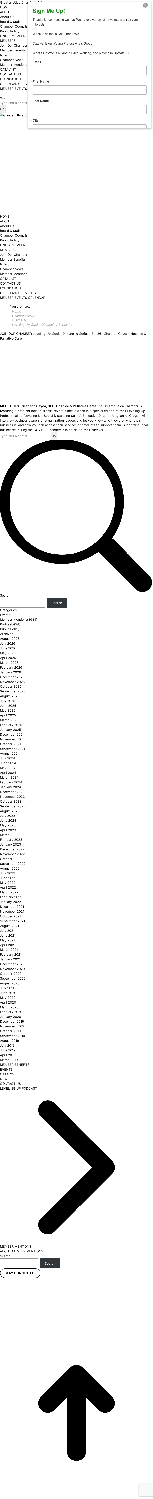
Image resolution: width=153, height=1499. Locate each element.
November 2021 (12, 911)
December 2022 (12, 849)
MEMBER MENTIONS (15, 1246)
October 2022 (10, 859)
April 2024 (8, 773)
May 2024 (7, 768)
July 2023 (7, 816)
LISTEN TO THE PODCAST (20, 93)
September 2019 (12, 1036)
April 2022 (8, 887)
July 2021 (7, 931)
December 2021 (12, 907)
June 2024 (8, 763)
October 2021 (10, 916)
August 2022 (10, 868)
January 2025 (10, 730)
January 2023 (10, 844)
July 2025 (7, 701)
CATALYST (8, 1074)
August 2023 (10, 811)
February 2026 (11, 667)
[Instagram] (44, 1300)
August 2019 (9, 1041)
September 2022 (13, 864)
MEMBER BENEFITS (14, 1065)
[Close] (147, 5)
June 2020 (8, 993)
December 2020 (12, 964)
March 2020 (9, 1007)
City (36, 120)
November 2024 (12, 739)
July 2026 (7, 643)
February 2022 (11, 897)
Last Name (41, 100)
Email (37, 61)
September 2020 (13, 978)
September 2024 (13, 749)
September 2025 (13, 691)
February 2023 (11, 840)
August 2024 (10, 753)
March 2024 (9, 777)
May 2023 (7, 825)
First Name (41, 81)
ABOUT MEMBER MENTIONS (21, 1251)
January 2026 (10, 672)
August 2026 (10, 639)
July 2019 (7, 1045)
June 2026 (8, 648)
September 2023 (13, 806)
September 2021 (12, 921)
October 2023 (10, 801)
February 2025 (11, 725)
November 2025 (12, 682)
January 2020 (10, 1017)
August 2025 (10, 696)
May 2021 (7, 940)
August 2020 (10, 983)
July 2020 (7, 988)
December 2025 (12, 677)
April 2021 (7, 945)
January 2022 (10, 902)
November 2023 (12, 797)
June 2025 (8, 706)
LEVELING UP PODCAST (18, 1088)
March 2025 (9, 720)
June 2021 (8, 935)
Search (5, 595)
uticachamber (76, 1301)
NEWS (4, 1079)
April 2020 (8, 1002)
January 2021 (10, 959)
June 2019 (8, 1050)
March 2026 (9, 663)
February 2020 (11, 1012)
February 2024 (11, 782)
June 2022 (8, 878)
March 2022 (9, 892)
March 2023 (9, 835)
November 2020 (12, 969)
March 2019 (9, 1060)
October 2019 (10, 1031)
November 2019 (12, 1026)
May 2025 (7, 710)
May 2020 (7, 998)
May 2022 (7, 883)
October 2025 (10, 686)
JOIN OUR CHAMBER (16, 334)
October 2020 (10, 974)
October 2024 (10, 744)
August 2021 (9, 926)
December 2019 (12, 1021)
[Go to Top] (76, 1412)
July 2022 (7, 873)
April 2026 (8, 658)
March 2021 (9, 950)
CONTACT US (10, 1084)
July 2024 (7, 758)
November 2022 (12, 854)
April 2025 (8, 715)
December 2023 (12, 792)
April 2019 (7, 1055)
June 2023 (8, 820)
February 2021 (11, 954)
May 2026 (7, 653)
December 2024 (12, 734)
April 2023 (8, 830)
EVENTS (6, 1069)
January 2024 (10, 787)
